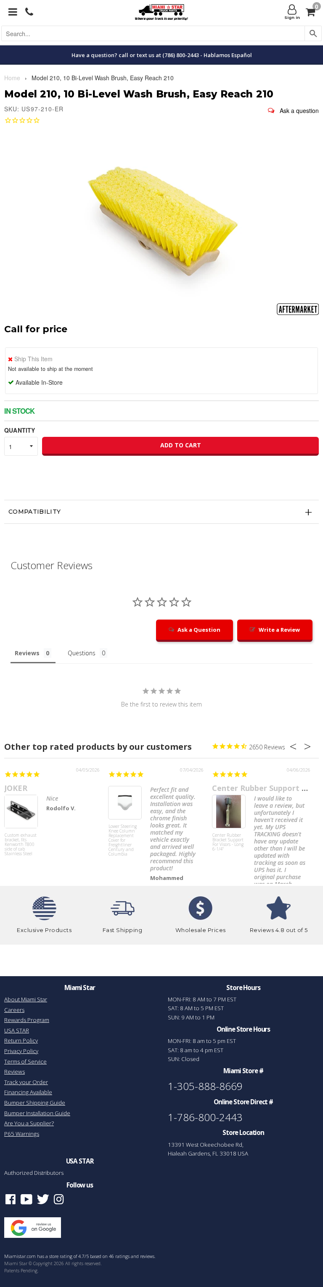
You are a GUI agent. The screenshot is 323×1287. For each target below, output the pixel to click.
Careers (14, 1010)
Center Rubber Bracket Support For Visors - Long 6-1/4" (228, 842)
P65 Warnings (21, 1133)
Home (12, 78)
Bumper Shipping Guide (34, 1102)
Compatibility (34, 511)
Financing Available (28, 1092)
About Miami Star (25, 999)
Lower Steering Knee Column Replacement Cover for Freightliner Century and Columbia (123, 840)
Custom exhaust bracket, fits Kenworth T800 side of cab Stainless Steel (21, 844)
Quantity (19, 430)
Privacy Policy (21, 1051)
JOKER (15, 788)
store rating (60, 1256)
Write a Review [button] (279, 629)
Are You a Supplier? (29, 1123)
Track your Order (26, 1082)
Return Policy (21, 1040)
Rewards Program (26, 1020)
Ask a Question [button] (198, 629)
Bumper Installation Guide (37, 1113)
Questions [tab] (81, 653)
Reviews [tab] (27, 653)
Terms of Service (25, 1061)
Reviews (14, 1071)
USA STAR (16, 1030)
